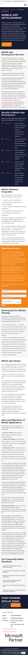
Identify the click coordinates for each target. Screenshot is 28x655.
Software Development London (10, 631)
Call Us (5, 605)
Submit (3, 305)
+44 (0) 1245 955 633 (12, 615)
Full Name (4, 289)
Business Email (5, 293)
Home (3, 9)
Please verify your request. (8, 298)
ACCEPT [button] (23, 652)
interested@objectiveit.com (13, 618)
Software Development (11, 9)
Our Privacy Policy (17, 653)
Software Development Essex (9, 629)
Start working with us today (11, 599)
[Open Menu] (25, 5)
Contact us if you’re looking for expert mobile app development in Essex (12, 100)
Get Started (6, 44)
